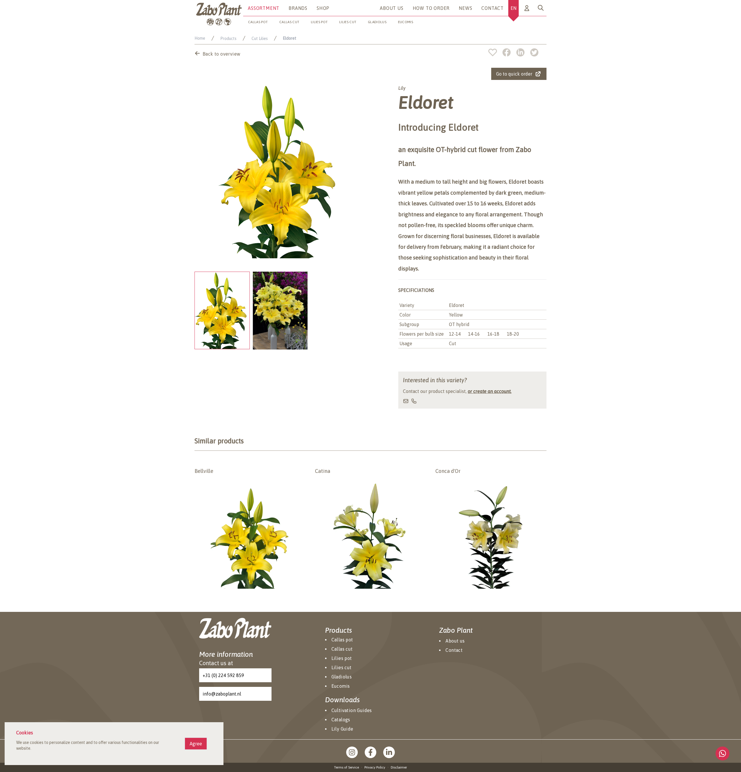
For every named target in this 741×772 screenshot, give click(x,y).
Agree (196, 743)
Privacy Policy (374, 767)
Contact (492, 8)
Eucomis (405, 22)
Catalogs (340, 719)
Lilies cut (347, 22)
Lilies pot (319, 22)
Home (200, 38)
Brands (298, 8)
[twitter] (534, 52)
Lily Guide (342, 728)
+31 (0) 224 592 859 (223, 675)
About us (391, 8)
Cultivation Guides (351, 710)
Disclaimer (399, 767)
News (465, 8)
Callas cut (289, 22)
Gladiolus (377, 22)
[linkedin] (523, 52)
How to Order (431, 8)
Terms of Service (346, 767)
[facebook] (509, 52)
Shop (323, 8)
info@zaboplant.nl (222, 693)
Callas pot (258, 22)
